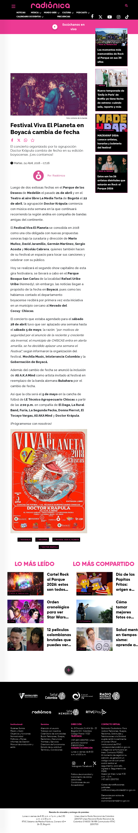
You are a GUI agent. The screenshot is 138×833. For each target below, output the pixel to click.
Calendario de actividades (53, 734)
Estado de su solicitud (51, 747)
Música (35, 13)
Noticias (20, 13)
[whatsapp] (25, 140)
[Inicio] (50, 4)
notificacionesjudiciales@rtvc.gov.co (118, 790)
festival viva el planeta (67, 539)
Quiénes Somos (17, 728)
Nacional (43, 539)
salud (82, 649)
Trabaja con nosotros (51, 731)
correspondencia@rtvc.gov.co (116, 747)
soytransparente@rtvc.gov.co (115, 801)
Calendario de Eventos (28, 17)
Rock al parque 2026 (108, 44)
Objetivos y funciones (20, 734)
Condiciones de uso (80, 783)
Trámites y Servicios (50, 742)
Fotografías (85, 621)
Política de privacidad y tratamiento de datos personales (82, 777)
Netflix (102, 85)
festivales (26, 539)
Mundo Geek (50, 13)
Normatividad (16, 737)
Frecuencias (63, 17)
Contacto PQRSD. (115, 753)
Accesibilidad (77, 785)
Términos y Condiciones (51, 750)
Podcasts (81, 13)
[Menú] (13, 6)
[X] (19, 140)
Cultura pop (85, 593)
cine (12, 621)
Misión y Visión (16, 731)
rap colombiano (106, 130)
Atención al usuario (50, 728)
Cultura (66, 13)
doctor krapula (50, 547)
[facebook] (12, 140)
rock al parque (106, 171)
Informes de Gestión (19, 742)
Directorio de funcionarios (53, 745)
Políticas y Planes (18, 739)
